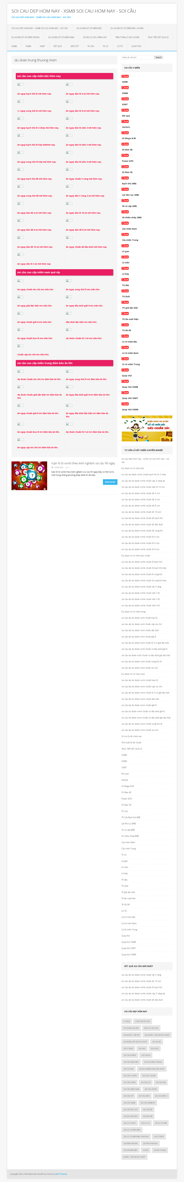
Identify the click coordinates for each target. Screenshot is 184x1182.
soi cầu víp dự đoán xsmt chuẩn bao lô (139, 617)
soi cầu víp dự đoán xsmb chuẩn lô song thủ (141, 574)
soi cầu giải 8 (129, 1082)
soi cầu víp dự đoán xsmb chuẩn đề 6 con (140, 499)
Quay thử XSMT (130, 398)
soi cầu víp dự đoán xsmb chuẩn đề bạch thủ (142, 518)
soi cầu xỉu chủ (131, 1109)
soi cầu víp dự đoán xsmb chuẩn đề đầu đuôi (142, 524)
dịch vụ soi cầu (151, 1028)
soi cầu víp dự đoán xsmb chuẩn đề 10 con (141, 512)
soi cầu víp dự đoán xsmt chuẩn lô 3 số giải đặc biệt (145, 642)
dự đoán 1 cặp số (131, 1035)
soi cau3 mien (130, 1055)
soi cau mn (129, 1069)
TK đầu (125, 285)
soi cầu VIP (128, 1096)
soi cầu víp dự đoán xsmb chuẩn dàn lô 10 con (143, 487)
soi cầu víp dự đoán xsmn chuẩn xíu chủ (139, 730)
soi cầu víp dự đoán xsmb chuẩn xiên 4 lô (140, 605)
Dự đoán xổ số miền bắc (89, 28)
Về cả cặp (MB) (129, 206)
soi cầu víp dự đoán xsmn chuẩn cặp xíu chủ (141, 686)
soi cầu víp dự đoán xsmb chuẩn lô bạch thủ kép (143, 568)
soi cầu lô (145, 1082)
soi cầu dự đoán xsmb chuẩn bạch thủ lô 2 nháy (143, 474)
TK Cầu (91, 46)
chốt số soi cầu (142, 1021)
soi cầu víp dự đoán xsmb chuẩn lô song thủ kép (143, 580)
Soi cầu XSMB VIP (148, 1103)
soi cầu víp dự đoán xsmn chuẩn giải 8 (138, 705)
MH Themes (61, 1174)
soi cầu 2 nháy (130, 1075)
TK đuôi (126, 296)
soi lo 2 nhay (130, 1123)
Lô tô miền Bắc (129, 341)
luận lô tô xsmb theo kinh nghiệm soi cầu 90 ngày (83, 463)
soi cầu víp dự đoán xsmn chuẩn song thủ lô (141, 723)
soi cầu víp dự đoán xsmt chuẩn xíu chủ (139, 667)
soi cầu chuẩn (149, 1075)
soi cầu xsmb (129, 1103)
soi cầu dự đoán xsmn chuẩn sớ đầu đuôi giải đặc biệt (146, 717)
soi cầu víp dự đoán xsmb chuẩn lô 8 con (140, 549)
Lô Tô (120, 46)
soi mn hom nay (150, 1143)
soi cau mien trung (153, 1062)
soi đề (145, 1150)
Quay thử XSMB (130, 387)
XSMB (14, 46)
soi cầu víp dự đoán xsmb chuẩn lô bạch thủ (141, 561)
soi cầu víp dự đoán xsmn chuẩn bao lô (139, 680)
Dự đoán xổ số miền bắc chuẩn (127, 28)
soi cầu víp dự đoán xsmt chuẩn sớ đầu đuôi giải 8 (144, 649)
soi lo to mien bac (132, 1130)
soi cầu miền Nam (131, 1089)
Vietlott (74, 46)
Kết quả (58, 46)
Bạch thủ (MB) (129, 183)
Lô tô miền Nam (130, 353)
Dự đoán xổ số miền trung (26, 37)
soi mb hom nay (131, 1143)
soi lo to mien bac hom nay (136, 1136)
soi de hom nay (131, 1116)
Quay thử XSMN (130, 409)
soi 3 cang (128, 1048)
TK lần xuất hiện (130, 319)
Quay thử (136, 46)
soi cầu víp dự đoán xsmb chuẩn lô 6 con (140, 543)
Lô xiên (125, 262)
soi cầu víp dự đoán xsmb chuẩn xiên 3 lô (140, 599)
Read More (110, 482)
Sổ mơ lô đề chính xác (95, 37)
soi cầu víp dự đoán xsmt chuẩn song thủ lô (141, 661)
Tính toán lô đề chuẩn (127, 37)
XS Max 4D (127, 149)
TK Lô (105, 46)
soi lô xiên (159, 1136)
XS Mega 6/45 (129, 138)
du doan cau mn (131, 1028)
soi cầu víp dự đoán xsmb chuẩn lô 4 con (140, 536)
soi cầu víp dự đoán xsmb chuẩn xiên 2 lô (140, 593)
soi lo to (145, 1123)
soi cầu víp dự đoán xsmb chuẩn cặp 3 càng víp (143, 480)
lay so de (156, 1041)
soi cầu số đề (151, 1089)
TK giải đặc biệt (130, 307)
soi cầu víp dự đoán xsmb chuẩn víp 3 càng (141, 586)
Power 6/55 (127, 161)
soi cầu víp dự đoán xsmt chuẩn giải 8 (138, 636)
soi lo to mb (160, 1123)
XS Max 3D (127, 172)
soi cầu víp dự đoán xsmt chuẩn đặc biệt (140, 630)
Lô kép (125, 274)
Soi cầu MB (160, 1082)
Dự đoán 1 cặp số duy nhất (157, 1035)
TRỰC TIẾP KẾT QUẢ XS (158, 37)
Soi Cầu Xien (144, 1096)
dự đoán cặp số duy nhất (135, 1041)
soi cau (142, 1048)
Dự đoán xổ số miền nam (61, 37)
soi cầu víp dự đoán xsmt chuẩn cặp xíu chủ (141, 624)
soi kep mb (147, 1116)
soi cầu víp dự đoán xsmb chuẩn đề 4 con (140, 493)
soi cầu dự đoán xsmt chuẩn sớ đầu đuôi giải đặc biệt (145, 655)
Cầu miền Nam (129, 228)
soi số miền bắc (130, 1150)
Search (158, 57)
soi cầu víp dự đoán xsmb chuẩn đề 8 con (140, 505)
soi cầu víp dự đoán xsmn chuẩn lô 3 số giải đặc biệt (145, 692)
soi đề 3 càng (160, 1150)
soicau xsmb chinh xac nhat (151, 1069)
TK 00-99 (126, 330)
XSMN (28, 46)
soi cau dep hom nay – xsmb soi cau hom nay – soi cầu (40, 28)
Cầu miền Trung (130, 240)
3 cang (127, 1021)
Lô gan (125, 251)
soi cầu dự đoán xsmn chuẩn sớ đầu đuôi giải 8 (142, 711)
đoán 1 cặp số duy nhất (134, 1157)
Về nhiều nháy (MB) (132, 217)
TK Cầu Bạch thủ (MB (130, 817)
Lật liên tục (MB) (130, 195)
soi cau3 (155, 1048)
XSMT (42, 46)
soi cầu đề (147, 1109)
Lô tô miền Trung (131, 364)
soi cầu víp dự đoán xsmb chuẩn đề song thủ (142, 530)
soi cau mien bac (131, 1062)
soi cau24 (145, 1055)
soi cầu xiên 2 (161, 1096)
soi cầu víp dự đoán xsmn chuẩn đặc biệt (140, 699)
